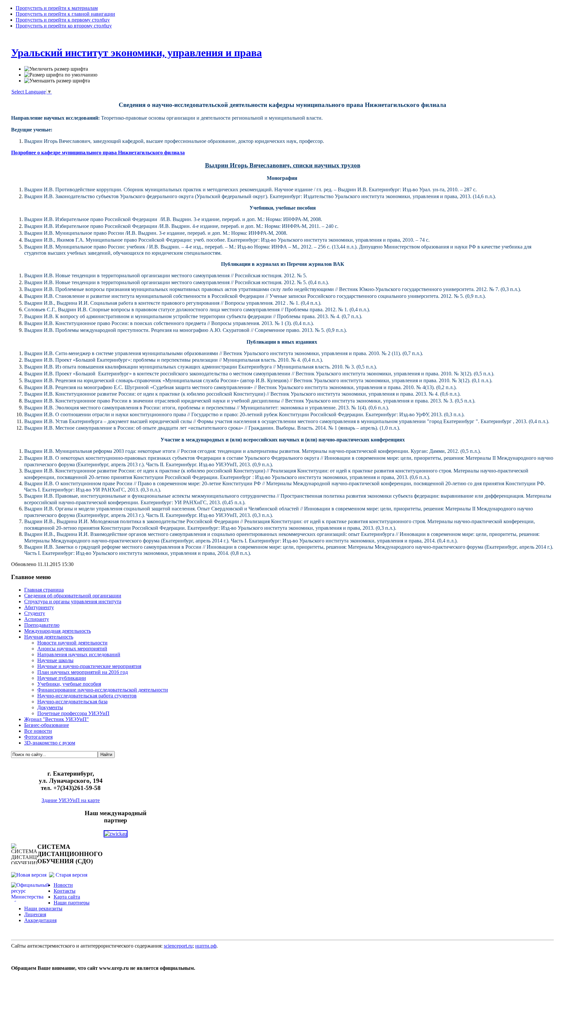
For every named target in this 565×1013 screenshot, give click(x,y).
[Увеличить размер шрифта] (56, 69)
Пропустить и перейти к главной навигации (65, 14)
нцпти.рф (205, 946)
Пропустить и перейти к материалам (57, 8)
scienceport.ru (178, 946)
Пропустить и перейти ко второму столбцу (64, 25)
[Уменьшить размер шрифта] (57, 81)
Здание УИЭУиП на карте (71, 800)
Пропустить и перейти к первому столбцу (63, 20)
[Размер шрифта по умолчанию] (60, 75)
